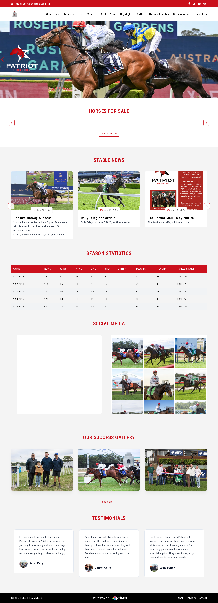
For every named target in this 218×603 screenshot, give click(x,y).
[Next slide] (215, 59)
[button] (12, 123)
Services (191, 598)
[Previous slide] (2, 59)
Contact (202, 598)
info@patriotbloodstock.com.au (32, 3)
